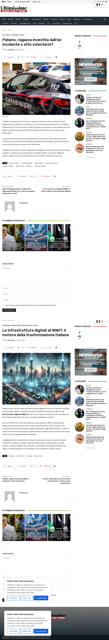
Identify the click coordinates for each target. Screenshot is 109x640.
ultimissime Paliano (40, 166)
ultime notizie (20, 166)
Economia (59, 238)
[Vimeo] (103, 1)
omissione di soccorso (51, 163)
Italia (22, 35)
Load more (90, 157)
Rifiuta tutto (27, 631)
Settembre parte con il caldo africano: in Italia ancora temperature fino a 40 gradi (36, 246)
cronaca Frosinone (14, 163)
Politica (13, 240)
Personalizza (13, 631)
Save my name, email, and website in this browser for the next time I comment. (30, 305)
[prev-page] (3, 254)
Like (79, 41)
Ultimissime (29, 166)
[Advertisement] (53, 10)
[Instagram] (98, 1)
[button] (104, 19)
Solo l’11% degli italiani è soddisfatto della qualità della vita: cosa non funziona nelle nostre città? (18, 191)
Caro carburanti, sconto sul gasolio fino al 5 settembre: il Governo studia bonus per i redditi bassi (59, 245)
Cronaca (15, 35)
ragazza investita (8, 166)
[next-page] (7, 254)
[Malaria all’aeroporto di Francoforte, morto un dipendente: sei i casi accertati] (79, 148)
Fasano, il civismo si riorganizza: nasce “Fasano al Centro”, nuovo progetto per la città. (14, 246)
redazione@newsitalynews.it (61, 626)
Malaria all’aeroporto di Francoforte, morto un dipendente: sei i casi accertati (95, 149)
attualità (9, 30)
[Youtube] (106, 1)
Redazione (11, 49)
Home (4, 30)
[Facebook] (95, 1)
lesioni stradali (38, 163)
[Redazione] (4, 49)
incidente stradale (27, 163)
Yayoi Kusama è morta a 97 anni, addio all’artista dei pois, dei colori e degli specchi (95, 137)
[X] (100, 1)
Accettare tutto (41, 631)
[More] (56, 57)
